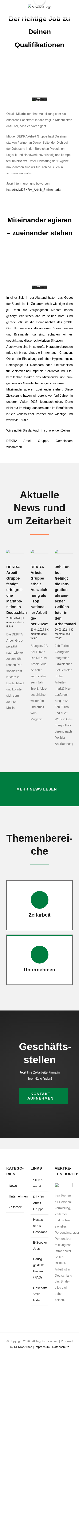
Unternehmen (15, 1196)
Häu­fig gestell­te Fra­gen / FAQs (38, 1268)
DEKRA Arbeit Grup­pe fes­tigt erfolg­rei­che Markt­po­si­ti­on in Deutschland (17, 590)
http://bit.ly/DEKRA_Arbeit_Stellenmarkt (33, 189)
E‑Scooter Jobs (39, 1245)
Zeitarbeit (15, 1207)
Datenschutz (60, 1347)
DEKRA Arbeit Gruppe (38, 1203)
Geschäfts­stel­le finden (39, 1294)
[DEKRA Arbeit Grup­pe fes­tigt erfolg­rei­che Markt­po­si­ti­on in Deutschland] (15, 555)
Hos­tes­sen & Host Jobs (39, 1226)
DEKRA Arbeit (23, 1347)
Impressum (42, 1347)
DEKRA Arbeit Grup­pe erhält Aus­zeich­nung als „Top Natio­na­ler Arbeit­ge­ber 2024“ (39, 595)
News (13, 1186)
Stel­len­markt (38, 1183)
